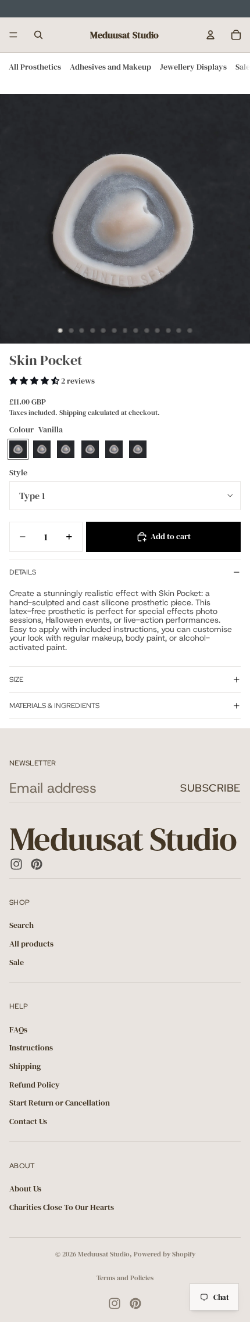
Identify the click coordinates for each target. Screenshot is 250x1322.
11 (168, 331)
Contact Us (28, 1121)
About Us (25, 1188)
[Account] (210, 35)
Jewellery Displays (193, 67)
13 (189, 331)
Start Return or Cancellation (59, 1102)
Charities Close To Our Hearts (61, 1207)
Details (22, 572)
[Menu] (13, 34)
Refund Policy (34, 1084)
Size (16, 679)
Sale (242, 67)
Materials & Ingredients (54, 705)
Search (21, 925)
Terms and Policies (125, 1278)
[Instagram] (16, 864)
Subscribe (210, 787)
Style (18, 472)
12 (179, 331)
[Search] (38, 35)
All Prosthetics (35, 67)
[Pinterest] (37, 864)
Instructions (31, 1047)
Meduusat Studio (104, 1254)
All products (31, 943)
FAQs (18, 1029)
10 (157, 331)
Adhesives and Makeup (110, 67)
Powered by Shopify (164, 1254)
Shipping (25, 1066)
